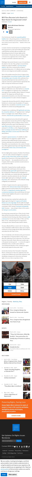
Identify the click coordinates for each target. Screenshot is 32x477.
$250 (9, 287)
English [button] (14, 2)
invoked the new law (21, 104)
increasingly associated (9, 129)
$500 (22, 287)
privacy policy (5, 469)
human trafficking (22, 129)
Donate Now (22, 2)
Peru (20, 301)
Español (12, 13)
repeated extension (11, 137)
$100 (22, 284)
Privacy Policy (18, 450)
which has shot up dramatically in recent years (18, 115)
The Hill (10, 21)
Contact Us (4, 450)
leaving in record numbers (10, 210)
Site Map (4, 453)
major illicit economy (7, 126)
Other (22, 291)
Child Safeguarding (12, 453)
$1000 (10, 291)
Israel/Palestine (9, 6)
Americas (15, 301)
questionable (14, 170)
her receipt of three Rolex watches (12, 156)
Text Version (20, 453)
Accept (4, 474)
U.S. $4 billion (10, 128)
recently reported (6, 97)
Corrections (11, 450)
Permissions (25, 450)
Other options (13, 474)
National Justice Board (15, 186)
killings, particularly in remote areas (10, 131)
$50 (10, 284)
